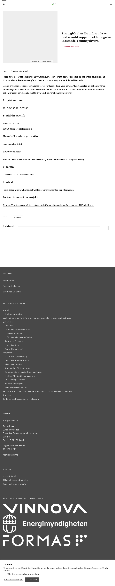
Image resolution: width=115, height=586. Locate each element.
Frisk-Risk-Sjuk (12, 345)
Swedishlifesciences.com (16, 387)
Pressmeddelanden (11, 286)
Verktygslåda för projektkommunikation (24, 372)
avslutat (18, 217)
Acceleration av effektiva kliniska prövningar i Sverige (32, 253)
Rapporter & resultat (14, 341)
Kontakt (6, 310)
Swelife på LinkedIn (12, 291)
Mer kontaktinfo (10, 454)
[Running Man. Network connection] (64, 237)
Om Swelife (8, 322)
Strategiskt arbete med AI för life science (81, 252)
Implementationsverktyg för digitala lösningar (34, 240)
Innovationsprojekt (14, 383)
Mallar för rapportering (16, 356)
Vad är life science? (14, 349)
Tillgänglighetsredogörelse (19, 337)
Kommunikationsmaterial (18, 329)
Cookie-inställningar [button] (13, 579)
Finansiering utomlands (16, 380)
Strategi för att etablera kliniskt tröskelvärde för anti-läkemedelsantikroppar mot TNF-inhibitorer (48, 205)
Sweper (76, 239)
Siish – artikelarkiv (13, 364)
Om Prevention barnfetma (17, 360)
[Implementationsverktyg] (7, 238)
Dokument (9, 325)
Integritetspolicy (14, 333)
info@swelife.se (10, 420)
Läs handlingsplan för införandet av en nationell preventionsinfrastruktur (37, 318)
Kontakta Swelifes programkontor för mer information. (48, 190)
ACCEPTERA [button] (31, 579)
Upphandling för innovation (18, 368)
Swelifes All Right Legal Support (20, 376)
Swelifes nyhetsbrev (14, 314)
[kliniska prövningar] (7, 252)
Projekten (7, 353)
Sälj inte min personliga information (23, 574)
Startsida (7, 395)
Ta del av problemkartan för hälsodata (21, 399)
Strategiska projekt (22, 235)
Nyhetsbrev (8, 280)
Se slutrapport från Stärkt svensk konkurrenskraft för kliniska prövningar (37, 391)
